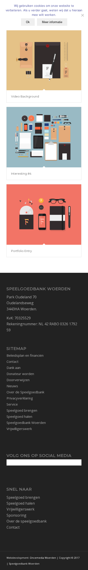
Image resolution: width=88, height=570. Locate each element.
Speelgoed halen (19, 416)
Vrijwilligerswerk (19, 428)
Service (12, 404)
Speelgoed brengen (22, 410)
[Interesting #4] (44, 137)
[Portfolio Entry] (44, 214)
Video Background (25, 96)
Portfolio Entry (21, 251)
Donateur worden (20, 373)
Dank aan (14, 367)
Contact (13, 361)
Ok (28, 22)
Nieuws (12, 386)
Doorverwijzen (18, 380)
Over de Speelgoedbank (25, 392)
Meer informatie (52, 22)
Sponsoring (16, 515)
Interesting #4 (21, 173)
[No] (82, 15)
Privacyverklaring (20, 398)
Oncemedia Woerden (43, 557)
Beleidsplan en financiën (25, 355)
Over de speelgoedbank (27, 521)
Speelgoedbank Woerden (26, 422)
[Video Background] (44, 60)
